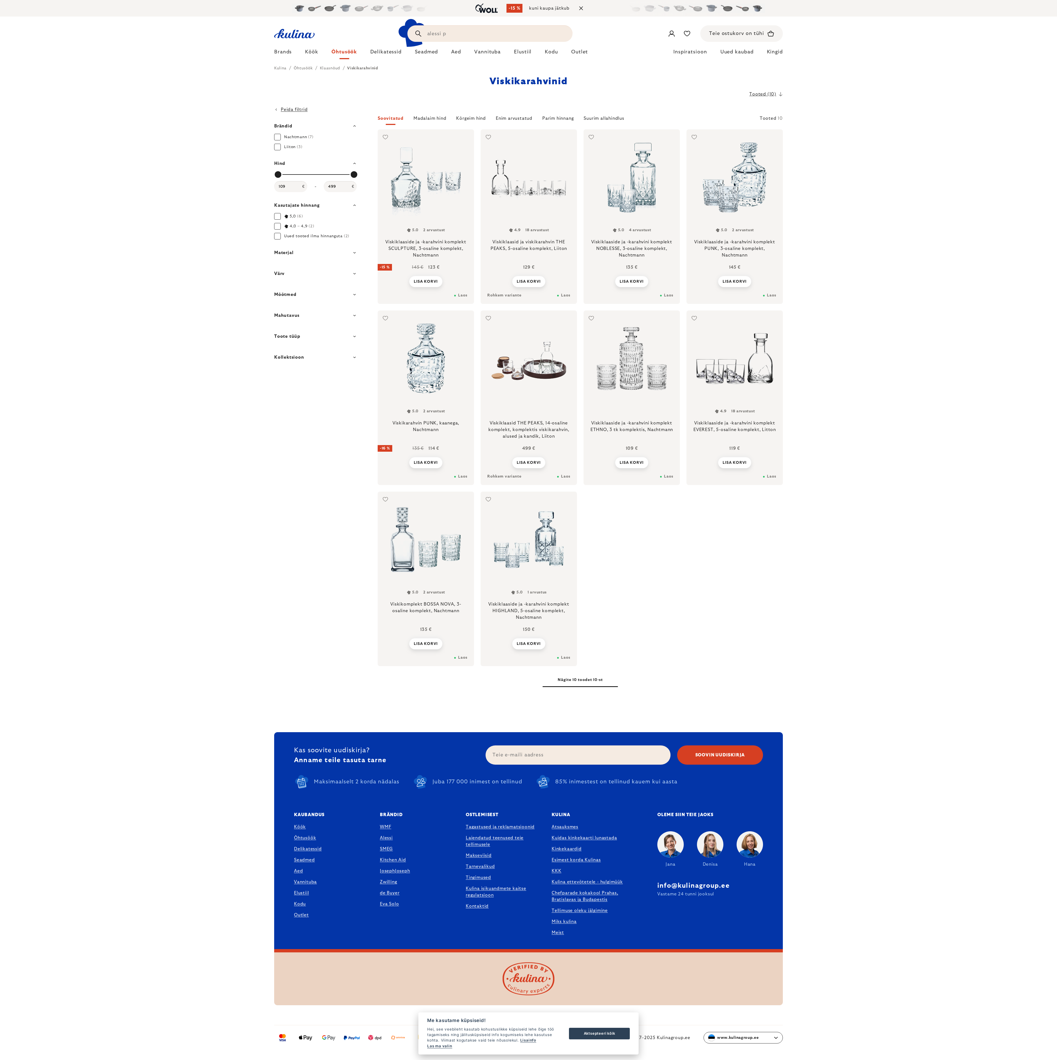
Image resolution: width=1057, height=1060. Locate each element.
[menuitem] (283, 53)
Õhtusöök (305, 838)
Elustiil (301, 893)
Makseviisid (479, 855)
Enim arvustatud (514, 118)
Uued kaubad (737, 52)
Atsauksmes (565, 827)
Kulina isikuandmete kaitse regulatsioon (496, 891)
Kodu (300, 904)
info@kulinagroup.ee (693, 885)
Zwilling (388, 882)
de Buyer (389, 893)
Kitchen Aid (393, 860)
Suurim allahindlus (604, 118)
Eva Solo (389, 904)
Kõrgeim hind (471, 118)
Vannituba (305, 882)
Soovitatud (391, 118)
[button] (580, 120)
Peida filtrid (294, 109)
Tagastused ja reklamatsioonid (500, 827)
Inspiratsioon (690, 52)
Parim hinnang (558, 118)
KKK (556, 871)
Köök (300, 827)
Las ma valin (439, 1046)
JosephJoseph (395, 871)
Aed (298, 871)
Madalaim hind (429, 118)
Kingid (775, 52)
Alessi (386, 838)
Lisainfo (528, 1040)
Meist (558, 932)
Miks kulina (564, 921)
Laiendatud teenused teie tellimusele (495, 841)
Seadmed (304, 860)
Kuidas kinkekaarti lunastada (584, 838)
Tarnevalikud (480, 866)
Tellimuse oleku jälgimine (580, 910)
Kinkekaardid (567, 849)
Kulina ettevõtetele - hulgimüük (587, 882)
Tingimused (478, 877)
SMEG (386, 849)
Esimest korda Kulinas (576, 860)
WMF (385, 827)
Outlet (301, 915)
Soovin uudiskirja (720, 755)
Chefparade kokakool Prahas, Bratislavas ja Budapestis (585, 896)
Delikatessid (308, 849)
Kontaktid (477, 906)
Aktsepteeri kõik (599, 1033)
